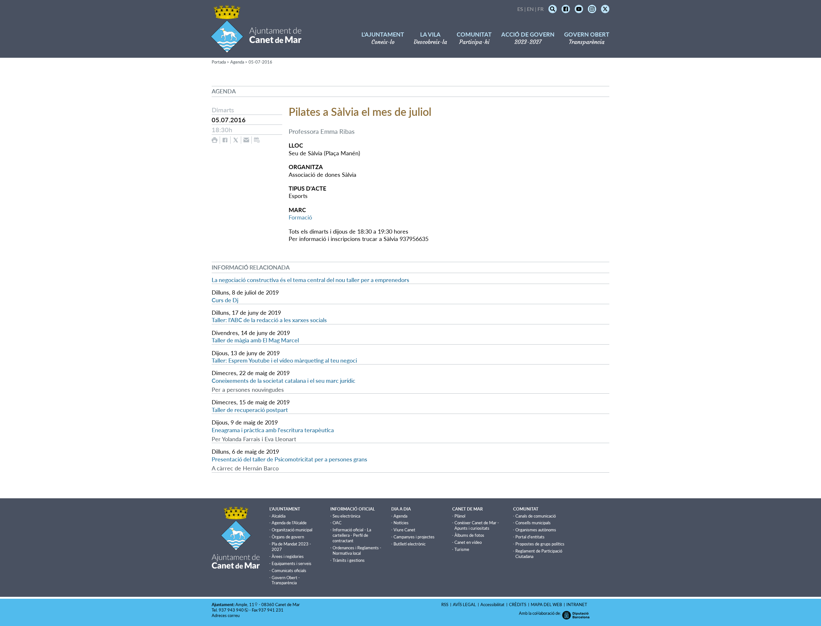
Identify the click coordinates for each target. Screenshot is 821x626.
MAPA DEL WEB (546, 604)
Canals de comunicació (535, 516)
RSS (444, 604)
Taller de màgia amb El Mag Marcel (255, 340)
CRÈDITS (517, 604)
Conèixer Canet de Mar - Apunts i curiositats (476, 525)
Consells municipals (533, 522)
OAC (337, 522)
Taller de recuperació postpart (250, 409)
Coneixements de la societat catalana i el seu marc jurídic (283, 380)
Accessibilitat (492, 604)
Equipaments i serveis (291, 563)
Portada (219, 61)
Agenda (237, 61)
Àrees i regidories (288, 556)
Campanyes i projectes (414, 536)
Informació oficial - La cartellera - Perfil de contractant (352, 535)
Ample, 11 (244, 604)
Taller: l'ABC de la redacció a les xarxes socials (269, 319)
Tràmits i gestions (349, 560)
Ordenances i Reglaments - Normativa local (357, 550)
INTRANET (576, 604)
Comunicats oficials (289, 570)
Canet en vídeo (468, 542)
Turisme (461, 549)
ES (520, 9)
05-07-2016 (260, 61)
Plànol (459, 516)
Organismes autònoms (535, 529)
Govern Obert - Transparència (286, 580)
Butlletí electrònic (410, 543)
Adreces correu (226, 615)
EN (530, 9)
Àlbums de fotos (469, 535)
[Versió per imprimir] (214, 140)
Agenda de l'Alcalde (289, 522)
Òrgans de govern (288, 536)
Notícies (401, 522)
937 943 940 (231, 610)
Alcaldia (278, 516)
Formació (300, 217)
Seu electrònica (346, 516)
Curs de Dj (225, 300)
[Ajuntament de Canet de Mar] (256, 49)
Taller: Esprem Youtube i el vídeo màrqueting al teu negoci (284, 360)
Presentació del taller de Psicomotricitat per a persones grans (289, 459)
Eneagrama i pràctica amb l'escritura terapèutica (273, 429)
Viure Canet (404, 529)
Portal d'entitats (530, 536)
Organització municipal (292, 529)
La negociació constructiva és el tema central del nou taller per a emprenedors (310, 279)
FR (540, 9)
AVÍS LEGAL (464, 604)
